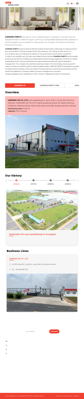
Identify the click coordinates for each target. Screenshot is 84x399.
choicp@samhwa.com (17, 341)
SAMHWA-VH (20, 85)
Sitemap (76, 396)
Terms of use (59, 396)
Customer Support (13, 381)
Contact (10, 386)
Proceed (54, 331)
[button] (6, 181)
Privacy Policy (68, 396)
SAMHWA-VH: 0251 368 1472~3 (20, 345)
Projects (10, 372)
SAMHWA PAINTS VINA (49, 85)
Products (10, 367)
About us (10, 362)
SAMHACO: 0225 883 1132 (18, 353)
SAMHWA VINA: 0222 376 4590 (20, 349)
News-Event (11, 376)
